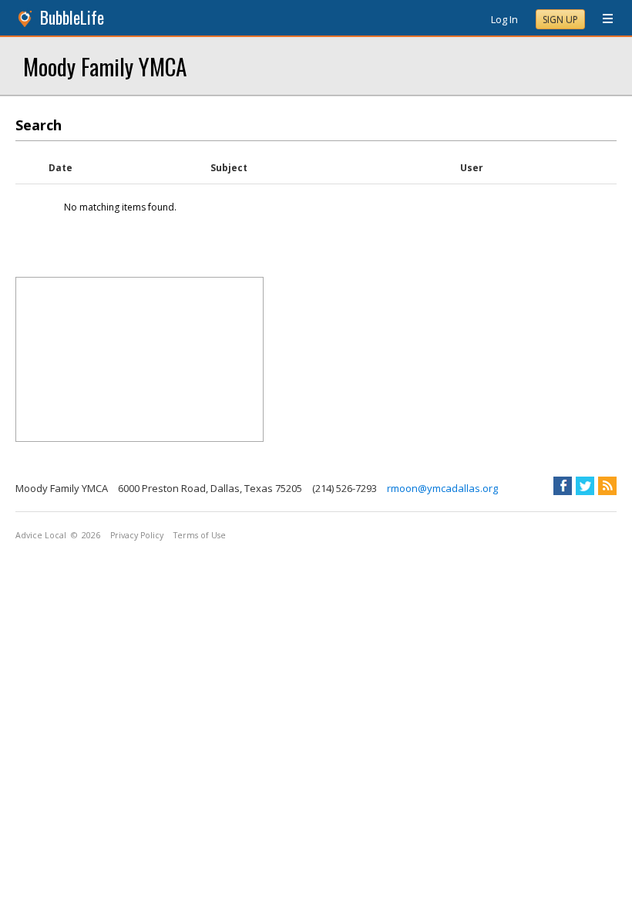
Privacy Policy (136, 535)
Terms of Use (199, 535)
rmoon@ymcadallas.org (442, 488)
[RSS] (607, 486)
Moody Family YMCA (105, 66)
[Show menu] (602, 19)
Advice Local (40, 535)
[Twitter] (585, 486)
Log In (504, 19)
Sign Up (560, 19)
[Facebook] (562, 486)
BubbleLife (72, 17)
